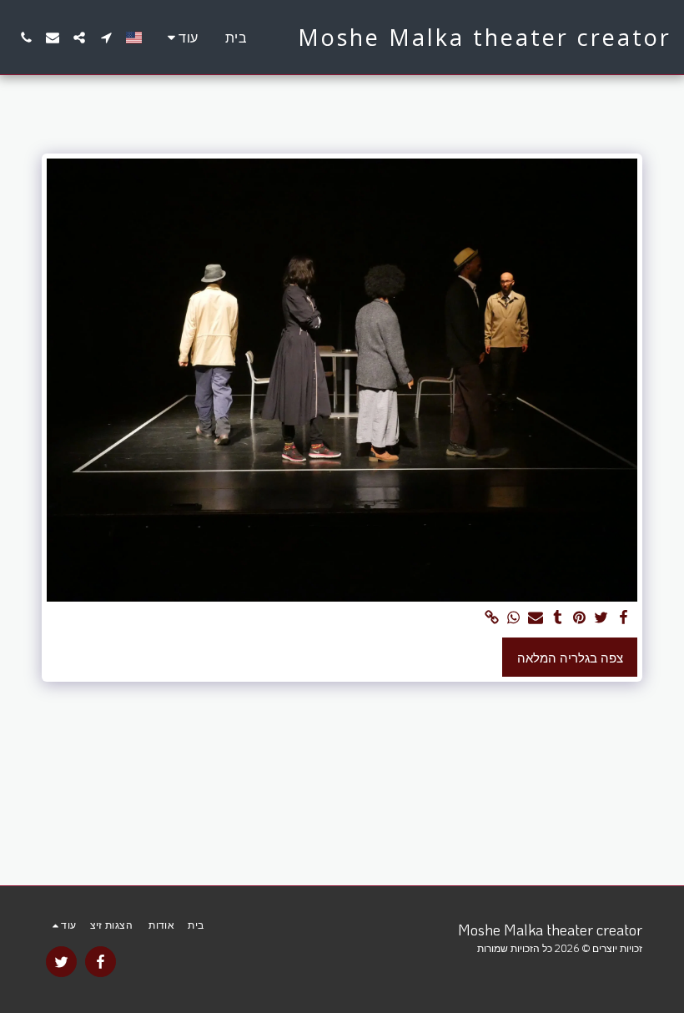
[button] (105, 37)
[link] (492, 618)
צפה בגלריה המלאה (570, 657)
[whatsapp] (514, 618)
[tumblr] (558, 618)
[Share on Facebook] (623, 618)
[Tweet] (602, 618)
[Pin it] (579, 618)
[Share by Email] (536, 618)
